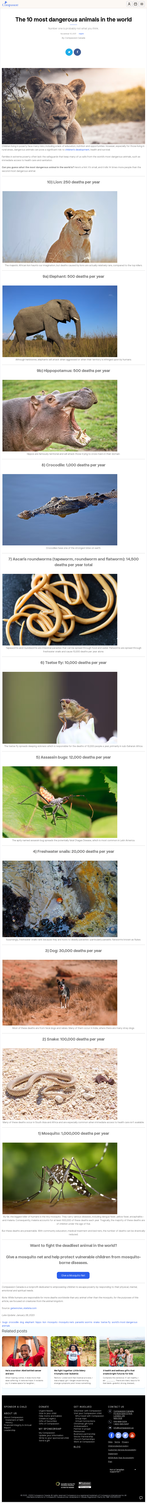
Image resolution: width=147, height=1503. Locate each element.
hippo (38, 1322)
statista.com (29, 1308)
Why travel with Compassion (89, 1416)
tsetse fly (106, 1322)
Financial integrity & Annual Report (17, 1426)
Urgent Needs (46, 1410)
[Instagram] (118, 1435)
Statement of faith (14, 1420)
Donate (44, 1407)
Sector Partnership (83, 1436)
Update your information (51, 1435)
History (8, 1422)
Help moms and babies (50, 1416)
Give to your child (47, 1413)
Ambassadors (81, 1426)
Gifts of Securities (48, 1421)
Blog (77, 1447)
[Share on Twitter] (69, 52)
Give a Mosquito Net (73, 1275)
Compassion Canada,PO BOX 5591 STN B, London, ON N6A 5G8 (124, 1414)
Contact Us (116, 1407)
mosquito (52, 1322)
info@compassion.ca (124, 1427)
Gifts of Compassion (49, 1423)
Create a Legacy (47, 1418)
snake (96, 1322)
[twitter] (125, 1435)
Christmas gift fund (83, 1423)
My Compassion (47, 1432)
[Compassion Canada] (10, 4)
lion (44, 1322)
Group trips (81, 1418)
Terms (117, 1442)
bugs (5, 1322)
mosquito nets (66, 1322)
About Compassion (13, 1417)
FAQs (110, 1442)
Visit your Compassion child (87, 1413)
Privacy (125, 1442)
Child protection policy (118, 1446)
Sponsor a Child (15, 1407)
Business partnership (84, 1434)
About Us (10, 1413)
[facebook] (111, 1435)
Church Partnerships (84, 1439)
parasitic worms (83, 1322)
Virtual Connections (85, 1421)
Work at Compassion (84, 1441)
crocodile (14, 1322)
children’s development (77, 149)
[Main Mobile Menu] (142, 4)
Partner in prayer (82, 1428)
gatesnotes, (16, 1308)
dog (22, 1322)
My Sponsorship (50, 1429)
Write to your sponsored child (54, 1438)
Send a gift (44, 1440)
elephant (29, 1322)
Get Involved (83, 1407)
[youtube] (132, 1435)
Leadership (9, 1430)
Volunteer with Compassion (87, 1410)
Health (81, 34)
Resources (79, 1431)
